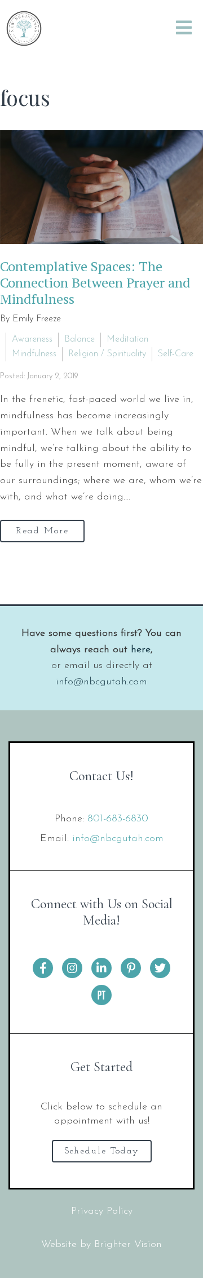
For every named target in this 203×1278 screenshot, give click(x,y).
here (141, 650)
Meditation (127, 339)
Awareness (32, 339)
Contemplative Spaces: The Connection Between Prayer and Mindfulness (95, 282)
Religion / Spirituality (107, 354)
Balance (79, 339)
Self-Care (175, 354)
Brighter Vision (128, 1245)
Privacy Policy (102, 1211)
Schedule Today (101, 1151)
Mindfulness (34, 354)
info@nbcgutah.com (101, 682)
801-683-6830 (117, 819)
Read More (42, 531)
